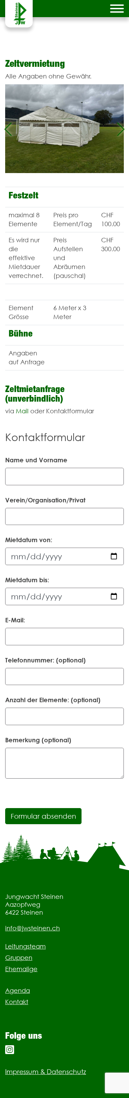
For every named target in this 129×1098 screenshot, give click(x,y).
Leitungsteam (25, 946)
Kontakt (16, 1001)
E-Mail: (15, 620)
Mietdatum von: (28, 540)
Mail (22, 411)
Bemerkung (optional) (38, 740)
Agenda (17, 990)
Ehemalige (21, 969)
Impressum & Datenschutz (45, 1071)
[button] (8, 128)
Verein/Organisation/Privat (45, 500)
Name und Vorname (36, 460)
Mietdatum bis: (27, 580)
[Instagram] (9, 1050)
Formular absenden (43, 816)
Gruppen (18, 957)
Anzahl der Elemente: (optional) (52, 700)
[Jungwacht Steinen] (19, 14)
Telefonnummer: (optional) (45, 660)
